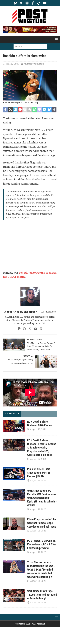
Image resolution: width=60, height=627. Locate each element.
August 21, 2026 (38, 480)
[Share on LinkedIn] (15, 110)
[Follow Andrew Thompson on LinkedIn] (40, 328)
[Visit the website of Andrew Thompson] (19, 328)
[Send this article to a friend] (24, 110)
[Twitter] (21, 3)
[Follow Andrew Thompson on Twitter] (28, 328)
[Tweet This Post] (10, 110)
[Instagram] (27, 3)
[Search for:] (30, 46)
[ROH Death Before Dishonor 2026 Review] (14, 426)
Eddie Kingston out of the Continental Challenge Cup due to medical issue (41, 523)
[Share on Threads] (54, 110)
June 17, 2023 (12, 64)
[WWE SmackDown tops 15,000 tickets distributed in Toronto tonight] (14, 595)
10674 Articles (48, 311)
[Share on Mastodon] (39, 110)
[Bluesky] (15, 3)
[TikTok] (39, 3)
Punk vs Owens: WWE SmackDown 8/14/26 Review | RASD (39, 472)
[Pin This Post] (20, 110)
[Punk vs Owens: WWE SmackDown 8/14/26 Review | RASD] (14, 473)
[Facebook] (33, 3)
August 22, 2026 (38, 429)
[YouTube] (44, 3)
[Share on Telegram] (44, 110)
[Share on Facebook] (5, 110)
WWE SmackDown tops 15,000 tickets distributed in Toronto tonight (42, 594)
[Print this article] (29, 110)
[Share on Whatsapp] (34, 110)
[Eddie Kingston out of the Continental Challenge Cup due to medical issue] (14, 524)
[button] (55, 39)
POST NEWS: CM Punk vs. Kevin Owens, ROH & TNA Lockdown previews (41, 544)
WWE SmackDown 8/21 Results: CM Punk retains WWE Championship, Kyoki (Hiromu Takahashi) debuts (41, 498)
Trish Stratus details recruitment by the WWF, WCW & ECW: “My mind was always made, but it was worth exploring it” (41, 569)
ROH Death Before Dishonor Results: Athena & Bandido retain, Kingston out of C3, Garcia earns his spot (41, 448)
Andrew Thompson (34, 64)
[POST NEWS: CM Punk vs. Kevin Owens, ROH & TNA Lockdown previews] (14, 545)
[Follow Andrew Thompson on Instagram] (23, 328)
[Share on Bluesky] (49, 110)
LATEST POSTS (12, 413)
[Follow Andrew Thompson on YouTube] (34, 328)
